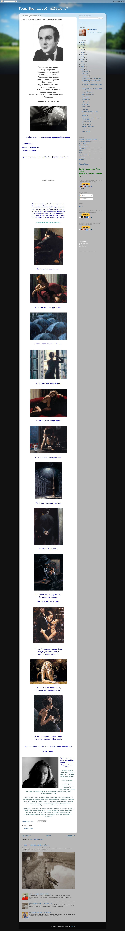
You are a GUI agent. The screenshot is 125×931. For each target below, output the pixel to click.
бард (80, 152)
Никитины (82, 157)
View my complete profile (94, 32)
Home (48, 836)
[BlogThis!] (40, 821)
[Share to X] (42, 821)
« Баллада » (85, 104)
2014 (82, 54)
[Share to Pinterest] (45, 821)
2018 (82, 45)
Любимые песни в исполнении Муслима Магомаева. (91, 81)
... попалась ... (86, 129)
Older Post (71, 836)
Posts (83, 195)
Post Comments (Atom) (36, 839)
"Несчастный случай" (85, 141)
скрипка (81, 159)
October (84, 76)
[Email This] (38, 821)
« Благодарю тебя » (88, 94)
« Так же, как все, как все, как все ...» (40, 894)
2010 (82, 64)
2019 (82, 42)
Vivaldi (81, 150)
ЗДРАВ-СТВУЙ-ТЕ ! (88, 126)
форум (81, 206)
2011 (82, 61)
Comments (84, 198)
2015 (82, 52)
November (85, 73)
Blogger (73, 926)
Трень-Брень (93, 29)
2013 (82, 57)
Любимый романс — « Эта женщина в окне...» (90, 112)
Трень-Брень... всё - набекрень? (43, 8)
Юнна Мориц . (86, 131)
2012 (82, 59)
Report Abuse (84, 164)
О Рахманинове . (87, 121)
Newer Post (26, 836)
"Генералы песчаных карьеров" (88, 139)
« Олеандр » (86, 99)
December (85, 71)
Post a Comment (29, 828)
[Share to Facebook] (44, 821)
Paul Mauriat (82, 148)
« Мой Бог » (85, 115)
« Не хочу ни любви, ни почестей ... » (35, 845)
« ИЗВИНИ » (85, 97)
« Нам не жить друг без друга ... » (92, 78)
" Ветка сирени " (87, 124)
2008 (82, 69)
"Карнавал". (85, 109)
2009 (82, 66)
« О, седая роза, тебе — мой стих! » (40, 912)
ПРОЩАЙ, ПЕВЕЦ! (87, 92)
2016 (82, 49)
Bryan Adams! (86, 106)
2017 (82, 47)
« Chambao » (86, 102)
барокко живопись (84, 155)
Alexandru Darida (84, 144)
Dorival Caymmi (83, 146)
